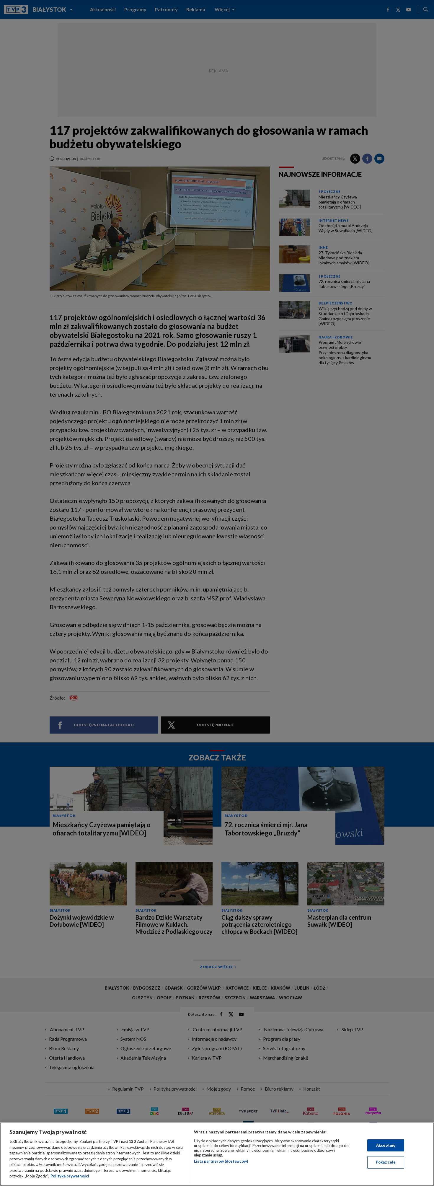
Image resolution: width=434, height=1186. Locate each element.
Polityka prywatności (69, 1176)
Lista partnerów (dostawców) (221, 1161)
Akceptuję (385, 1145)
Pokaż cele (386, 1162)
